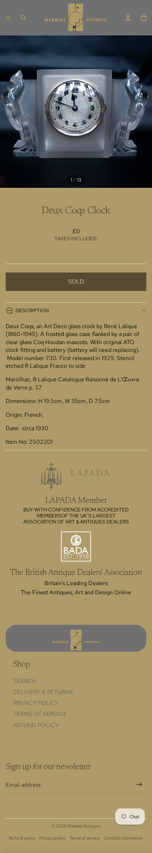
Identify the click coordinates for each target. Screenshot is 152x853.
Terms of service (84, 838)
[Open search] (23, 18)
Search (24, 681)
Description (32, 310)
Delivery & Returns (43, 692)
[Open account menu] (128, 18)
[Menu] (8, 18)
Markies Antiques (84, 826)
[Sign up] (139, 785)
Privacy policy (52, 838)
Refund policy (35, 725)
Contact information (123, 838)
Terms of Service (40, 714)
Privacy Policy (36, 703)
